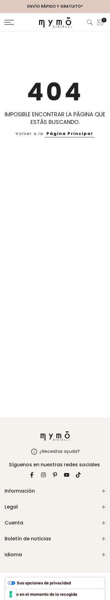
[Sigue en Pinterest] (55, 475)
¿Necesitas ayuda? (59, 451)
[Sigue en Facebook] (32, 475)
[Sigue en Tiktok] (78, 475)
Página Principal (69, 133)
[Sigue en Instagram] (43, 475)
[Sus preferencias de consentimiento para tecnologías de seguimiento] (10, 594)
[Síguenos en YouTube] (66, 475)
